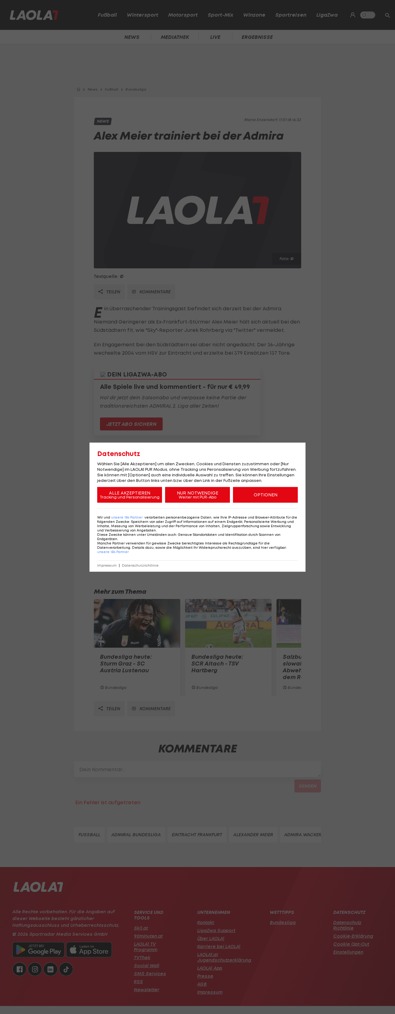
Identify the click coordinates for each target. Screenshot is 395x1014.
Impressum (107, 565)
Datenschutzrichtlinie (140, 565)
